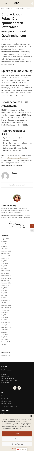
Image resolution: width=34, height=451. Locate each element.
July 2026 (4, 241)
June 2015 (4, 334)
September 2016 (6, 312)
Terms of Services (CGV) (9, 406)
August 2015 (5, 330)
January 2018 (5, 273)
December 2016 (6, 305)
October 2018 (5, 253)
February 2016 (5, 322)
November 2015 (6, 327)
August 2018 (5, 258)
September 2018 (6, 256)
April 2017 (4, 295)
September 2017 (6, 283)
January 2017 (5, 302)
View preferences (17, 444)
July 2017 (4, 288)
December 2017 (6, 275)
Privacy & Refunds (7, 404)
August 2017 (5, 285)
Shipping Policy (6, 401)
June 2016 (4, 317)
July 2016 (4, 315)
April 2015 (4, 339)
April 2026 (4, 248)
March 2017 (4, 298)
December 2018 (6, 251)
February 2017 (5, 300)
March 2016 (4, 320)
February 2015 (5, 342)
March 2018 (4, 268)
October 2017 (5, 280)
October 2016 (5, 310)
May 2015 (4, 337)
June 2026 (4, 244)
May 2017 (4, 293)
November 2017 (6, 278)
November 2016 (6, 307)
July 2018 (4, 261)
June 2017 (4, 290)
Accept (17, 433)
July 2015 (4, 332)
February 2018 (5, 271)
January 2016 (5, 325)
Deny (17, 439)
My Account (5, 396)
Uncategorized (9, 8)
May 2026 (4, 246)
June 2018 (4, 263)
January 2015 (5, 344)
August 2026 (5, 239)
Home (2, 8)
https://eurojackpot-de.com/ (17, 158)
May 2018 (4, 266)
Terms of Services (16, 448)
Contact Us (4, 398)
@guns (14, 173)
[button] (31, 416)
